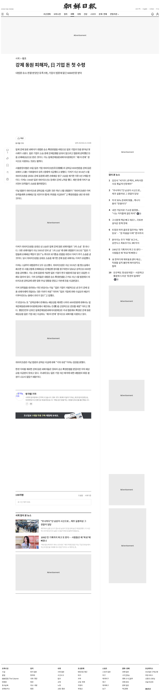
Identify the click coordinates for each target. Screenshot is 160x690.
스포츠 (104, 668)
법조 (24, 58)
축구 (104, 682)
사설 (3, 672)
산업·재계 (81, 682)
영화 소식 (125, 679)
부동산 (80, 689)
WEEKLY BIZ (82, 672)
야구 (104, 675)
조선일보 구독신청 (151, 672)
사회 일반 (61, 672)
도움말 (80, 495)
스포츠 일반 (106, 672)
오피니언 (5, 668)
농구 (104, 689)
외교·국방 (33, 685)
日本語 (152, 9)
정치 (31, 668)
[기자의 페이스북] (27, 404)
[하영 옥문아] (27, 542)
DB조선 (148, 689)
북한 (31, 682)
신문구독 (137, 9)
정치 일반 (33, 672)
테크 (79, 675)
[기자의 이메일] (31, 404)
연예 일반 (125, 672)
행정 (31, 689)
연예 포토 (125, 682)
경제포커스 (6, 689)
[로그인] (157, 14)
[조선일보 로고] (80, 6)
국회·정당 (33, 679)
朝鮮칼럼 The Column (10, 679)
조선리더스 (149, 668)
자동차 (80, 685)
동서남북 (5, 685)
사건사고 (61, 675)
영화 (126, 689)
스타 (123, 675)
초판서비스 (149, 675)
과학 (79, 679)
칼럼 (3, 675)
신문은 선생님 (150, 679)
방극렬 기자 (20, 143)
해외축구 (105, 685)
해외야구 (105, 679)
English (145, 9)
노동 (59, 685)
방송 (128, 675)
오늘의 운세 (149, 682)
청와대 (32, 675)
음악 (131, 679)
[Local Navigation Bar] (2, 14)
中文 (157, 9)
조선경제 (81, 668)
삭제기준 (88, 495)
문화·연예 (126, 668)
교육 (59, 682)
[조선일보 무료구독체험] (53, 415)
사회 (18, 58)
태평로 (4, 682)
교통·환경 (61, 689)
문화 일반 (125, 685)
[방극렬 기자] (20, 396)
